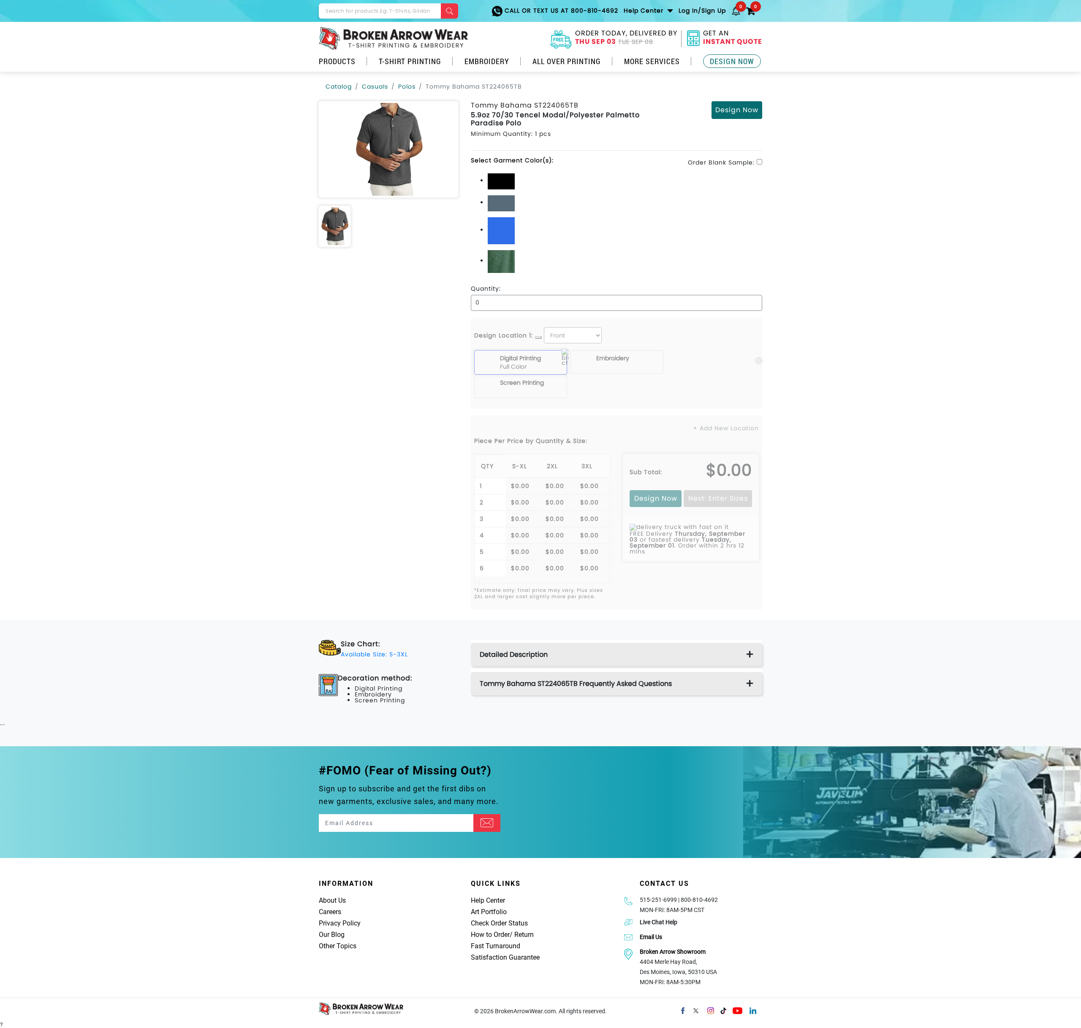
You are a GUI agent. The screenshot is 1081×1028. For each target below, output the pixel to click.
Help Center (488, 900)
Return (524, 935)
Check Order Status (499, 923)
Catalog (339, 86)
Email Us (651, 937)
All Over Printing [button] (566, 61)
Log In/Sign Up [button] (702, 10)
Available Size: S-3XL (374, 654)
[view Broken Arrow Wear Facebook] (682, 1009)
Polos (407, 86)
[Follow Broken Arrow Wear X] (696, 1009)
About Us (332, 900)
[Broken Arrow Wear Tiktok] (723, 1009)
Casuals (375, 86)
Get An (732, 38)
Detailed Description (514, 654)
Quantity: (486, 288)
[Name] (486, 823)
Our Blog (332, 935)
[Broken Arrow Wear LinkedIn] (753, 1009)
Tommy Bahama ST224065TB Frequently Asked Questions (576, 683)
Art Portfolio (489, 912)
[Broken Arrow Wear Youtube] (737, 1009)
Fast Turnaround (495, 946)
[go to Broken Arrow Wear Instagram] (710, 1009)
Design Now (732, 61)
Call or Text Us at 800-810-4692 (560, 10)
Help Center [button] (644, 10)
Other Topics (337, 946)
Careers (330, 912)
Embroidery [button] (486, 61)
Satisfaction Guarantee (505, 957)
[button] (736, 10)
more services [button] (652, 61)
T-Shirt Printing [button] (410, 61)
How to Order (490, 935)
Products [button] (337, 61)
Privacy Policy (340, 923)
